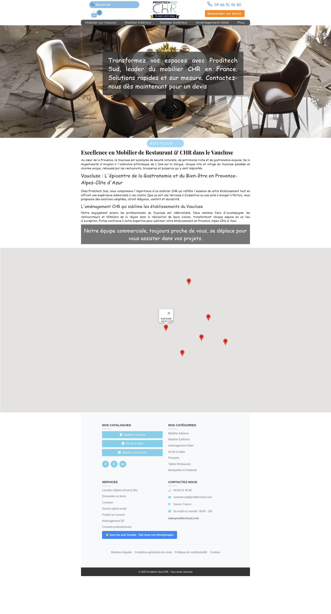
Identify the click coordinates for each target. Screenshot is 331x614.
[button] (96, 13)
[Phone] (209, 4)
